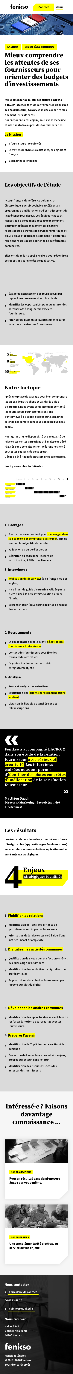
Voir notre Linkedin (21, 1308)
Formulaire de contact (23, 1292)
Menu (59, 7)
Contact (43, 7)
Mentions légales (15, 1355)
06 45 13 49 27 (13, 1300)
